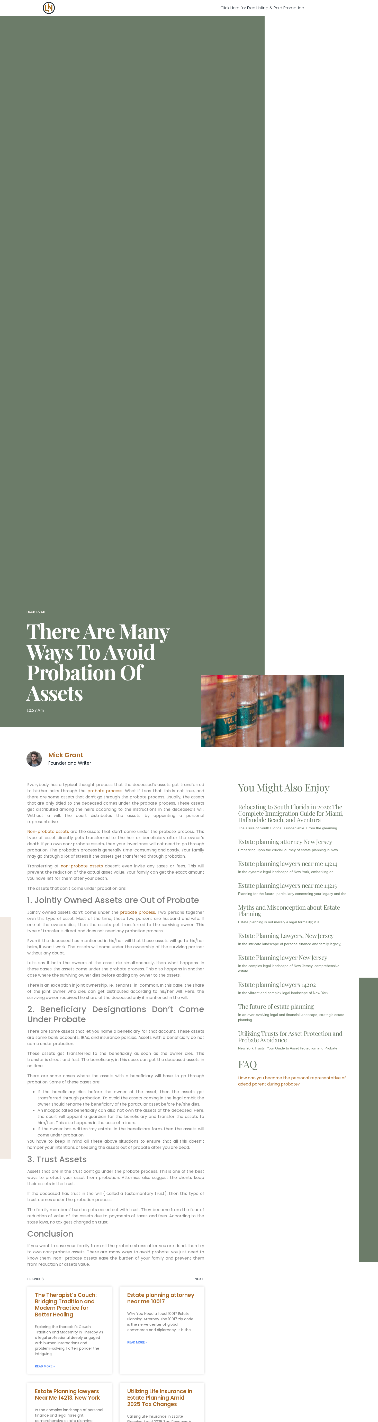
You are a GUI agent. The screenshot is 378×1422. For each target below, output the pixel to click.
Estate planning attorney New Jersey (285, 841)
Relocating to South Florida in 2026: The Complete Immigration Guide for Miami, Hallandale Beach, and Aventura (290, 813)
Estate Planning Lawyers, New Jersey (286, 935)
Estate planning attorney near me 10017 (160, 1298)
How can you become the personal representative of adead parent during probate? (292, 1081)
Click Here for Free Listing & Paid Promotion (262, 8)
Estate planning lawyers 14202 (277, 984)
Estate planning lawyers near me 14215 (287, 885)
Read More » (45, 1366)
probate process (105, 791)
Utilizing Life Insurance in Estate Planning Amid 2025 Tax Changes (159, 1397)
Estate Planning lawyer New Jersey (282, 957)
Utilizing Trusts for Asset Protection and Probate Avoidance (290, 1036)
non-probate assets (82, 866)
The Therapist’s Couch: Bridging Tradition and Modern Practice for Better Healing (66, 1304)
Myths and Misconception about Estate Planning (289, 910)
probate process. (138, 912)
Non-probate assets (48, 831)
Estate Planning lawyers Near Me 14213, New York (67, 1394)
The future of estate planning (276, 1006)
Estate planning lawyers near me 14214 (287, 863)
